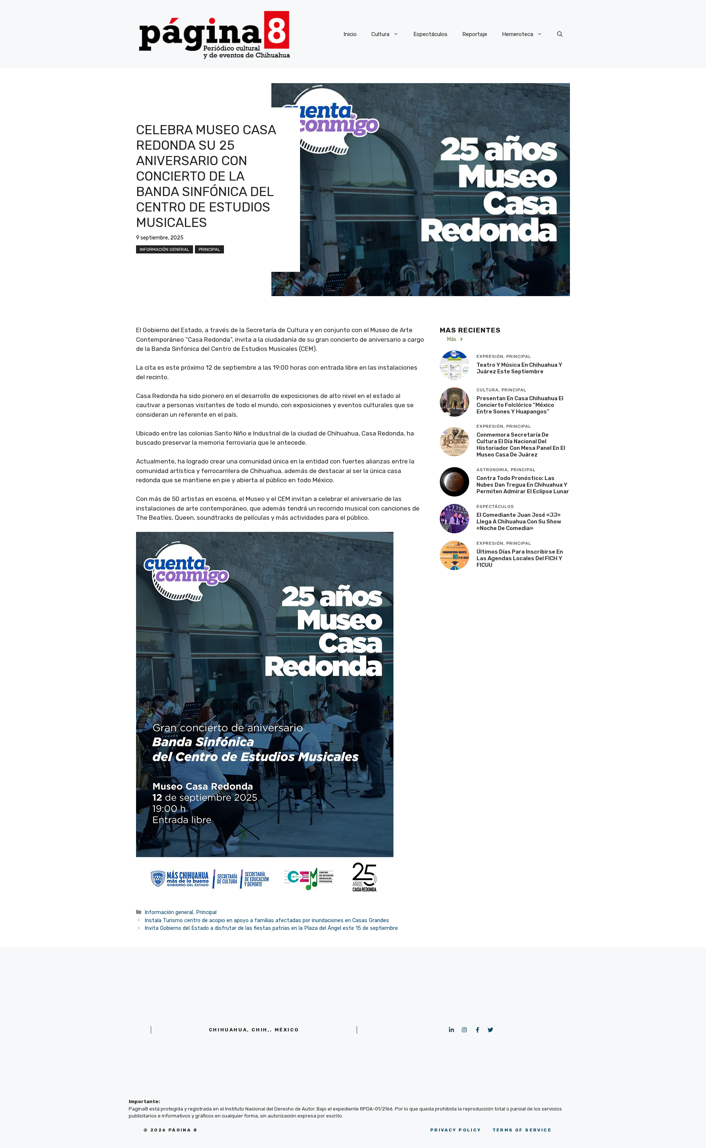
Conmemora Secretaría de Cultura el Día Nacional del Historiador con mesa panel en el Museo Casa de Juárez (521, 444)
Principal (209, 249)
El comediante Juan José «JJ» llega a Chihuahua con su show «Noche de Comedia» (519, 521)
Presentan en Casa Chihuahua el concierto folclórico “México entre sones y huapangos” (520, 405)
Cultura (380, 34)
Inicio (350, 34)
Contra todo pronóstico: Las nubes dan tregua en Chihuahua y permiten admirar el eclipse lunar (523, 484)
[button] (560, 34)
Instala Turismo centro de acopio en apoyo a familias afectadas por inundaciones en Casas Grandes (267, 920)
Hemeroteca (517, 34)
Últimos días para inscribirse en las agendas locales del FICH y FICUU (520, 558)
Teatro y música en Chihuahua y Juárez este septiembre (519, 367)
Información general (164, 249)
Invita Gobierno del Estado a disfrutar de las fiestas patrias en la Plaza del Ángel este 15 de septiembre (271, 928)
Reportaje (474, 34)
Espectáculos (430, 34)
